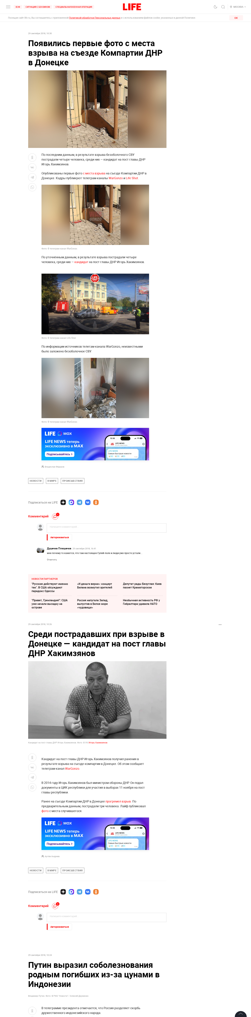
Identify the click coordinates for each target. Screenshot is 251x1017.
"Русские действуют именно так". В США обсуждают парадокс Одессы (50, 587)
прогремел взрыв (118, 801)
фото (45, 811)
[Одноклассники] (96, 502)
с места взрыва (94, 173)
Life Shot (132, 178)
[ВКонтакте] (87, 502)
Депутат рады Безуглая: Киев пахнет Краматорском (142, 585)
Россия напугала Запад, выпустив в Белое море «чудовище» (92, 603)
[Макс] (71, 502)
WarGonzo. (72, 768)
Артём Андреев (52, 856)
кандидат (81, 262)
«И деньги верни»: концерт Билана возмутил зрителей (94, 585)
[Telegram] (79, 502)
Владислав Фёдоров (54, 466)
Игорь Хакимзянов (98, 742)
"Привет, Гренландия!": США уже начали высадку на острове (50, 603)
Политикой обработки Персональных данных (94, 17)
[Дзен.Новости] (63, 502)
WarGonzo (116, 178)
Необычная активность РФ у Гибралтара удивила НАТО (141, 602)
